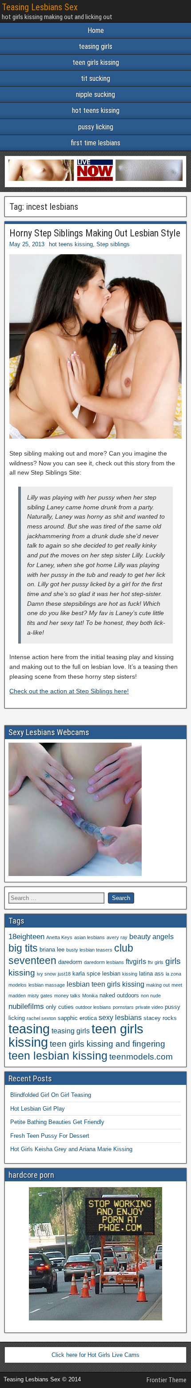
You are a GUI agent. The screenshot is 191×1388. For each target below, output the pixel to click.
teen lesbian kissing (57, 1055)
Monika (90, 995)
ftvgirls (136, 961)
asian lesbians (89, 937)
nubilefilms (26, 1006)
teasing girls (95, 46)
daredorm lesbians (104, 962)
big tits (23, 948)
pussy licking (95, 127)
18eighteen (26, 936)
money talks (67, 995)
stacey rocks (160, 1018)
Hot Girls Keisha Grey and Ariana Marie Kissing (71, 1149)
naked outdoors (119, 995)
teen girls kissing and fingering (107, 1043)
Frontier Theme (167, 1380)
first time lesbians (95, 143)
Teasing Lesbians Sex (40, 7)
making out (158, 985)
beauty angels (151, 936)
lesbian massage (46, 985)
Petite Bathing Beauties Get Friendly (57, 1122)
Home (96, 30)
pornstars (123, 1007)
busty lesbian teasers (89, 949)
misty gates (40, 995)
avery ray (117, 937)
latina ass (151, 973)
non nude (151, 995)
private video (149, 1007)
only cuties (60, 1007)
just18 (64, 973)
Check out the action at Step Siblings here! (69, 691)
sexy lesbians (120, 1017)
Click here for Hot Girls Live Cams (95, 1355)
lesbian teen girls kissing (105, 984)
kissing (129, 973)
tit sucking (95, 78)
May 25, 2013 (26, 244)
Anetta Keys (59, 937)
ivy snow (46, 973)
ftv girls (155, 962)
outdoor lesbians (93, 1007)
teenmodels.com (141, 1056)
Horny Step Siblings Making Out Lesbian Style (94, 233)
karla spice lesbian (96, 973)
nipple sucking (95, 94)
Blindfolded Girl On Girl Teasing (50, 1095)
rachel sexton (41, 1018)
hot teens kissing (95, 110)
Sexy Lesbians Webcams (48, 732)
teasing (29, 1028)
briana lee (52, 949)
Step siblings (113, 244)
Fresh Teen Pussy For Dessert (49, 1135)
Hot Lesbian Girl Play (37, 1108)
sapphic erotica (77, 1018)
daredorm (70, 962)
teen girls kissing (95, 62)
